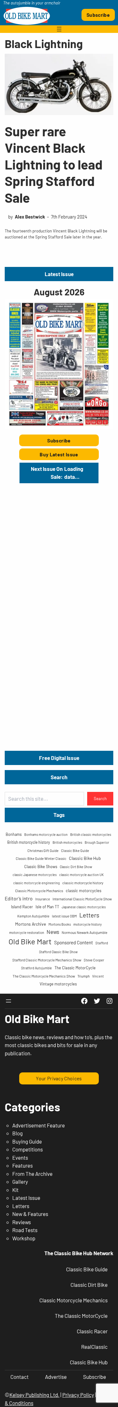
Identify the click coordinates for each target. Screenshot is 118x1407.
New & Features (30, 1214)
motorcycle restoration (26, 932)
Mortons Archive (30, 924)
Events (20, 1157)
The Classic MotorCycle (75, 967)
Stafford (101, 943)
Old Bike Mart (30, 941)
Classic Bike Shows (40, 866)
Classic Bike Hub (85, 858)
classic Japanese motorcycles (35, 875)
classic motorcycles (83, 890)
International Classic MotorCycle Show (82, 899)
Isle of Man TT (47, 906)
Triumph (83, 976)
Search (100, 798)
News (53, 932)
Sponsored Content (73, 942)
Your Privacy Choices (59, 1078)
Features (22, 1165)
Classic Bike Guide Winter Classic (41, 858)
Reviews (21, 1222)
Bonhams (14, 834)
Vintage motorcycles (58, 983)
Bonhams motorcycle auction (46, 834)
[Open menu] (59, 29)
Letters (89, 915)
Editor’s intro (19, 898)
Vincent (98, 976)
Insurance (42, 899)
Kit (15, 1190)
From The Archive (32, 1173)
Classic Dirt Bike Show (76, 867)
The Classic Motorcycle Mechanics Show (44, 976)
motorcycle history (87, 924)
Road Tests (24, 1230)
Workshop (23, 1238)
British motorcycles (67, 842)
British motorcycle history (28, 842)
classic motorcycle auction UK (81, 875)
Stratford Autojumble (36, 968)
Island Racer (22, 906)
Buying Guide (27, 1141)
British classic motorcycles (90, 834)
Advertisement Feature (38, 1125)
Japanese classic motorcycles (84, 907)
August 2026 (59, 291)
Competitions (27, 1149)
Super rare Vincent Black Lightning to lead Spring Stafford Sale (54, 164)
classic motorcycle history (82, 882)
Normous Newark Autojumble (84, 932)
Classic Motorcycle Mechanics (39, 890)
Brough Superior (97, 842)
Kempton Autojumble (33, 916)
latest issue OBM (64, 916)
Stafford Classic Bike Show (58, 952)
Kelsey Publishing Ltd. (34, 1395)
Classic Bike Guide (75, 851)
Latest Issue (26, 1197)
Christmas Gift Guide (43, 851)
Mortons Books (59, 924)
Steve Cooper (94, 960)
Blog (17, 1133)
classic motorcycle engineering (36, 883)
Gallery (20, 1181)
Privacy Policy (78, 1395)
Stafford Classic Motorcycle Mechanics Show (46, 960)
